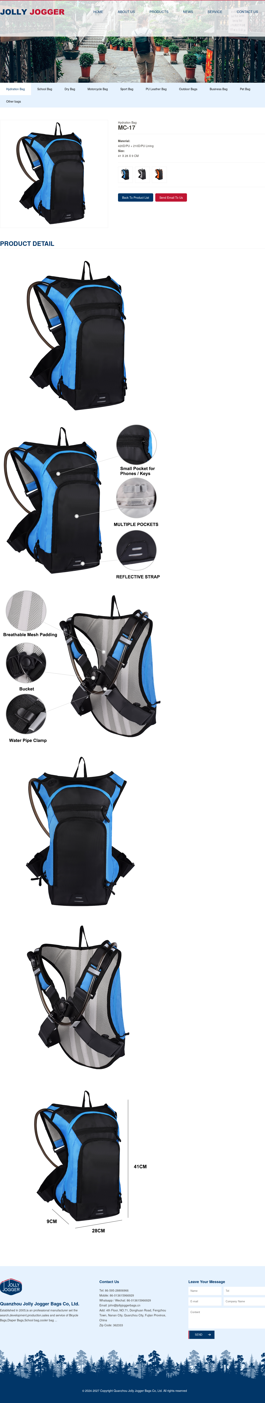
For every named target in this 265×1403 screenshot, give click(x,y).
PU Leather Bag (156, 89)
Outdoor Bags (188, 89)
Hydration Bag (15, 89)
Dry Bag (70, 89)
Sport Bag (126, 89)
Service (215, 11)
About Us (126, 11)
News (188, 11)
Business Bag (219, 89)
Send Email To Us (171, 197)
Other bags (13, 101)
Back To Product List (135, 197)
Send (198, 1334)
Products (159, 11)
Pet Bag (245, 89)
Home (98, 11)
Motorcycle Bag (98, 89)
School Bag (44, 89)
